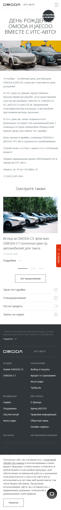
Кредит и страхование (43, 375)
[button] (22, 268)
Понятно (13, 502)
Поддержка (9, 408)
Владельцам (10, 396)
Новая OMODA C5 (13, 369)
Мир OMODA (37, 396)
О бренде (36, 402)
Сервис (7, 402)
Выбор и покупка (40, 369)
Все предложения (30, 278)
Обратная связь (39, 420)
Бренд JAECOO (39, 408)
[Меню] (56, 4)
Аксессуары (37, 381)
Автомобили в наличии (44, 435)
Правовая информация (43, 414)
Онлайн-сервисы (40, 426)
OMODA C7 (9, 375)
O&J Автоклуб (11, 414)
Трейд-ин (36, 387)
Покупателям (38, 363)
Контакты (8, 435)
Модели (7, 363)
